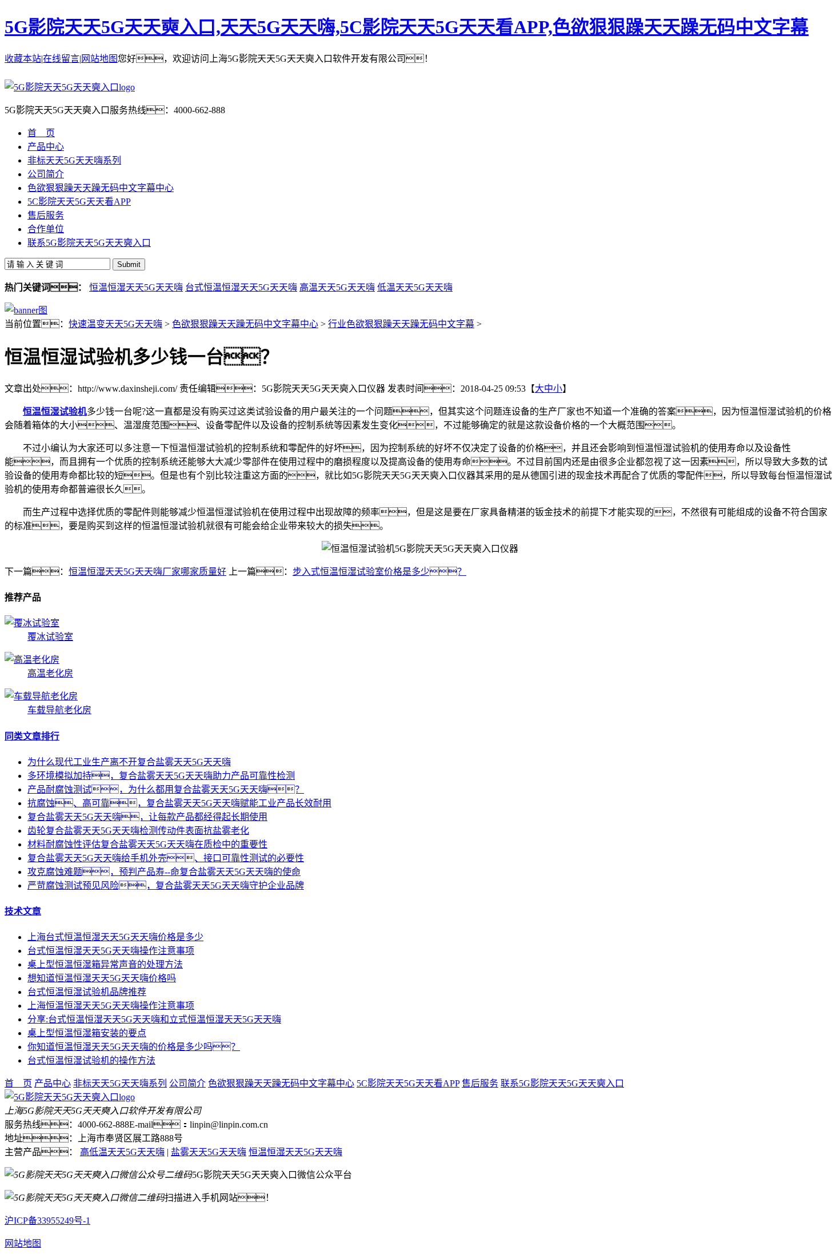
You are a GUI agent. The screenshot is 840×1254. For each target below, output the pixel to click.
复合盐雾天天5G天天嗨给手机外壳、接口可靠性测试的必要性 (165, 858)
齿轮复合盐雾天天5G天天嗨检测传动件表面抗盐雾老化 (138, 830)
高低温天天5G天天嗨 (122, 1152)
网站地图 (99, 58)
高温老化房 (50, 673)
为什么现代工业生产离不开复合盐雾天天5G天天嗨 (129, 762)
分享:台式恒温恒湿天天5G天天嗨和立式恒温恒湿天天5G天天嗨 (154, 1019)
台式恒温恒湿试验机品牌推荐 (86, 992)
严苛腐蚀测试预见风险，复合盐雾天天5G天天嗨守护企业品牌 (165, 885)
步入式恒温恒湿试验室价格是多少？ (379, 571)
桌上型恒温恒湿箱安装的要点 (86, 1033)
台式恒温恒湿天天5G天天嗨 (241, 287)
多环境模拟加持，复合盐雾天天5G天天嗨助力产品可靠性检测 (161, 776)
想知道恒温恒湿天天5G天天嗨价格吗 (101, 978)
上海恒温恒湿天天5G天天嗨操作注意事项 (110, 1005)
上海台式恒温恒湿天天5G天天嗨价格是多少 (115, 937)
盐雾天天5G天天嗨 (208, 1152)
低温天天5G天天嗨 (415, 287)
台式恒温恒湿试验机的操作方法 (91, 1060)
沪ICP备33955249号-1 (47, 1220)
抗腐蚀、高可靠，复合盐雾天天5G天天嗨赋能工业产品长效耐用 (179, 803)
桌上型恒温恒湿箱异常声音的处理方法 (105, 964)
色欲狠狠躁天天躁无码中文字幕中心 (245, 324)
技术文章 (23, 911)
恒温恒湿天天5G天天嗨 (136, 287)
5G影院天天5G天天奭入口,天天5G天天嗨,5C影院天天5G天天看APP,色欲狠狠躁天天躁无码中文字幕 (407, 27)
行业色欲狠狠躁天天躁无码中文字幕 (401, 324)
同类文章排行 (32, 736)
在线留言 (61, 58)
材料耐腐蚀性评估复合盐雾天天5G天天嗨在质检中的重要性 (147, 844)
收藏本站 (23, 58)
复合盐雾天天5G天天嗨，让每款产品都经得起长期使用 (147, 817)
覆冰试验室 (50, 637)
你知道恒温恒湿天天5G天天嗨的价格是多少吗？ (133, 1047)
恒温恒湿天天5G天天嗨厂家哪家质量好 (147, 571)
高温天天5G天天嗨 (337, 287)
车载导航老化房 (59, 710)
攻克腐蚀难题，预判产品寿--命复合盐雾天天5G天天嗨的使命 (164, 872)
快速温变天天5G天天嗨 (115, 324)
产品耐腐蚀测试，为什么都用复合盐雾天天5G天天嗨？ (165, 789)
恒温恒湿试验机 (55, 411)
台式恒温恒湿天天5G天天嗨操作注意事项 (110, 951)
